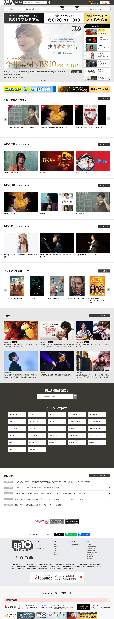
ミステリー (93, 435)
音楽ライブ (13, 414)
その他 (71, 428)
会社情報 (90, 558)
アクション (73, 414)
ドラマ (51, 414)
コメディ (32, 428)
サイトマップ (91, 556)
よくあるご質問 (91, 550)
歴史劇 (51, 442)
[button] (5, 46)
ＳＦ (10, 421)
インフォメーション (75, 550)
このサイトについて (92, 554)
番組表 (12, 9)
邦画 (62, 9)
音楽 (77, 9)
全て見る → (104, 98)
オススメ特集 (30, 9)
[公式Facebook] (21, 557)
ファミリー (53, 435)
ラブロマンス (93, 414)
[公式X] (17, 557)
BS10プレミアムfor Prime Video (40, 549)
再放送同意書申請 (92, 546)
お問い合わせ (91, 544)
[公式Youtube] (31, 557)
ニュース (73, 548)
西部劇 (91, 442)
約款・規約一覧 (91, 548)
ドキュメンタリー (95, 428)
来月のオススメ (40, 546)
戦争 (10, 442)
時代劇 (31, 442)
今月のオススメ (40, 544)
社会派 (71, 442)
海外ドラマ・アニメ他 (97, 9)
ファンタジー (73, 435)
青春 (10, 449)
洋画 (47, 9)
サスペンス (33, 414)
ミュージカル (33, 421)
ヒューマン (33, 435)
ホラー (51, 421)
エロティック (13, 428)
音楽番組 (32, 449)
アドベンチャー (74, 421)
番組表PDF (56, 546)
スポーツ (52, 428)
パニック (12, 435)
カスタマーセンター (92, 552)
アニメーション (94, 421)
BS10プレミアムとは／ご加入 (76, 545)
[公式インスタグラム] (26, 557)
